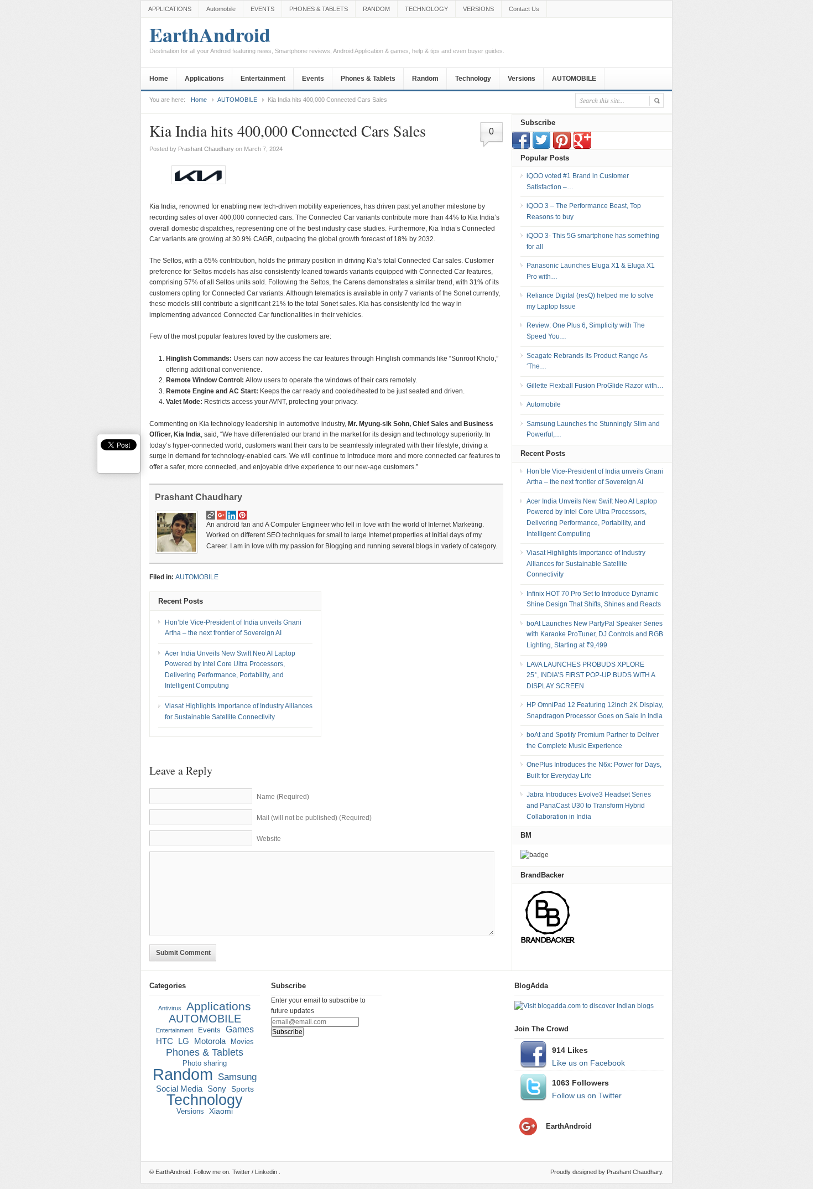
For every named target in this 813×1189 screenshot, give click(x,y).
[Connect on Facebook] (521, 146)
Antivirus (169, 1008)
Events (313, 78)
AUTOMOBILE (574, 78)
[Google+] (582, 146)
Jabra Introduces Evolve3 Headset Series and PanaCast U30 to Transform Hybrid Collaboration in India (589, 805)
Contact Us (524, 9)
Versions (521, 78)
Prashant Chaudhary (206, 149)
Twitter (241, 1172)
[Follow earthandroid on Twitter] (541, 146)
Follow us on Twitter (587, 1095)
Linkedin (266, 1172)
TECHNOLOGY (426, 9)
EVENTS (262, 9)
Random (425, 78)
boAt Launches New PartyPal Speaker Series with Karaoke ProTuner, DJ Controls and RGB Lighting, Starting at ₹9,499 (595, 634)
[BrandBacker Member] (548, 943)
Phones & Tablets (368, 78)
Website (269, 839)
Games (240, 1029)
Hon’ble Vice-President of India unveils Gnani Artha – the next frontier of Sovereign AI (233, 628)
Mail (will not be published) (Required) (314, 818)
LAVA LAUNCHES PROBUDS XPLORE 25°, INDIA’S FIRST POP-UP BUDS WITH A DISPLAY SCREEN (591, 675)
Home (158, 78)
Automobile (221, 9)
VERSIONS (478, 9)
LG (183, 1041)
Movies (242, 1042)
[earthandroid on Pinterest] (562, 146)
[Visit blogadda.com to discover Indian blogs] (584, 1006)
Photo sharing (205, 1063)
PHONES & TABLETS (318, 9)
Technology (473, 78)
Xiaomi (221, 1111)
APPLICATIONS (169, 9)
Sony (216, 1088)
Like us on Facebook (588, 1062)
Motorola (210, 1041)
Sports (242, 1088)
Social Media (179, 1088)
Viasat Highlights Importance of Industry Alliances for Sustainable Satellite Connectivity (238, 711)
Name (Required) (283, 797)
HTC (164, 1041)
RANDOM (376, 9)
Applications (204, 78)
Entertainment (263, 78)
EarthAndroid (326, 40)
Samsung (237, 1077)
